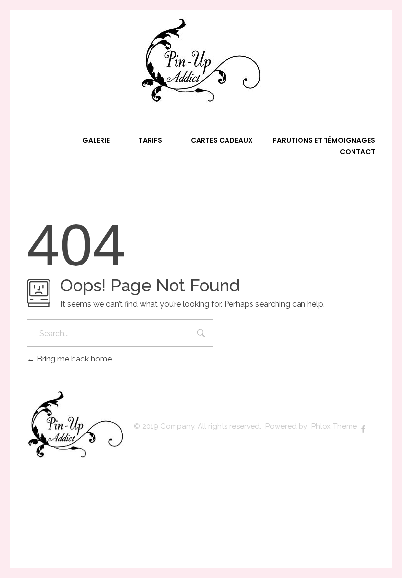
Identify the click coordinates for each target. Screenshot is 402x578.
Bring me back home (73, 358)
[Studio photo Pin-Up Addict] (201, 61)
